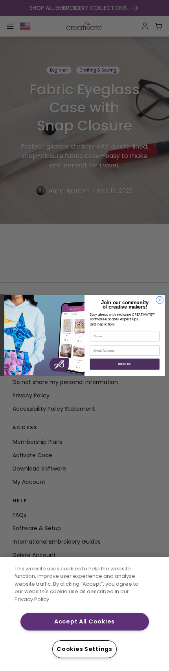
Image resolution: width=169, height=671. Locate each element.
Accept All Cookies (84, 621)
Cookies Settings (84, 649)
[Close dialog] (159, 299)
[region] (84, 614)
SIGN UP (125, 364)
